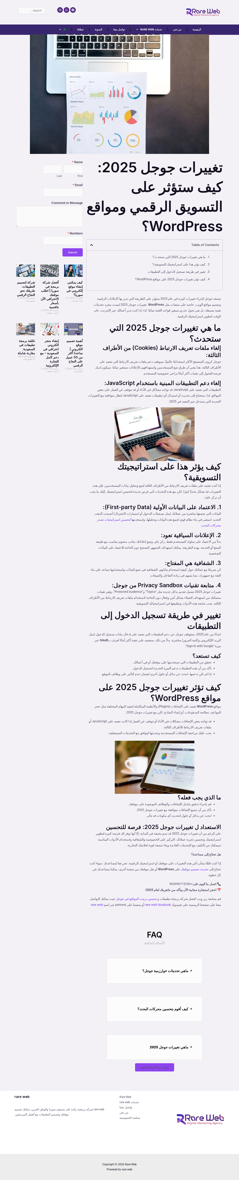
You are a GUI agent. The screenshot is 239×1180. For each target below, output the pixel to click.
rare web (97, 905)
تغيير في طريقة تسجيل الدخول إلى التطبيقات (177, 271)
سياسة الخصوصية (130, 1117)
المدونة (98, 29)
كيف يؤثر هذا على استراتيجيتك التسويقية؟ (179, 264)
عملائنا (80, 29)
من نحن (177, 29)
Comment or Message (67, 203)
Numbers (75, 233)
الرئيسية (197, 29)
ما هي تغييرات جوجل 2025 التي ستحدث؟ (179, 257)
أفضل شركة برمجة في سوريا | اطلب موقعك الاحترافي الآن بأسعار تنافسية (50, 294)
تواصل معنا (119, 29)
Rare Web (125, 1097)
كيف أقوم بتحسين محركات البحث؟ (163, 1009)
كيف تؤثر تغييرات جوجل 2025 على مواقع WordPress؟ (170, 279)
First (80, 176)
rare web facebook (158, 905)
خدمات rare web (151, 29)
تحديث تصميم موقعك (194, 869)
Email (78, 185)
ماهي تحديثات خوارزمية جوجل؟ (165, 971)
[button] (154, 970)
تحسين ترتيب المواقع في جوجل (136, 899)
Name (77, 162)
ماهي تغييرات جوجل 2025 (169, 1047)
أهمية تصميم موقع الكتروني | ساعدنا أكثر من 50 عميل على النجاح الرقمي (74, 353)
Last (59, 176)
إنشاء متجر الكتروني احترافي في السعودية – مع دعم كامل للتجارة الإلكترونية (49, 353)
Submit (72, 252)
